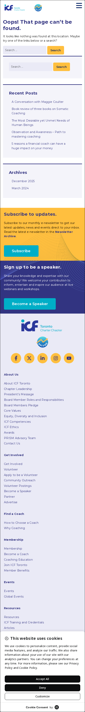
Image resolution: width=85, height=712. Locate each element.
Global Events (14, 596)
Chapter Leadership (18, 389)
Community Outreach (19, 480)
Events (9, 591)
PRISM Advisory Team (20, 438)
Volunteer (11, 469)
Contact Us (12, 443)
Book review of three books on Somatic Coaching (40, 111)
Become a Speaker (17, 491)
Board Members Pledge (21, 405)
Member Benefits (16, 570)
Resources (11, 617)
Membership (13, 548)
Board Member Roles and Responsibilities (34, 400)
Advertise (11, 502)
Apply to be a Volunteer (21, 475)
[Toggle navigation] (79, 5)
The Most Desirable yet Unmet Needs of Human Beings (41, 123)
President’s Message (19, 394)
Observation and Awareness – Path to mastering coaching (39, 134)
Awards (9, 432)
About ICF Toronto (17, 383)
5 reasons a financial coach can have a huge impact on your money (39, 146)
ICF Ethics (11, 427)
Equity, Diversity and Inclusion (25, 416)
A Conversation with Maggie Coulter (38, 102)
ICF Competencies (17, 421)
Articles (9, 628)
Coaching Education (18, 559)
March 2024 (20, 188)
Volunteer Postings (17, 486)
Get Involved (13, 464)
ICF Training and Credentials (24, 622)
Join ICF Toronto (15, 565)
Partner (9, 496)
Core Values (12, 410)
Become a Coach (16, 554)
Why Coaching (14, 528)
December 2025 (23, 181)
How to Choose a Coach (21, 523)
